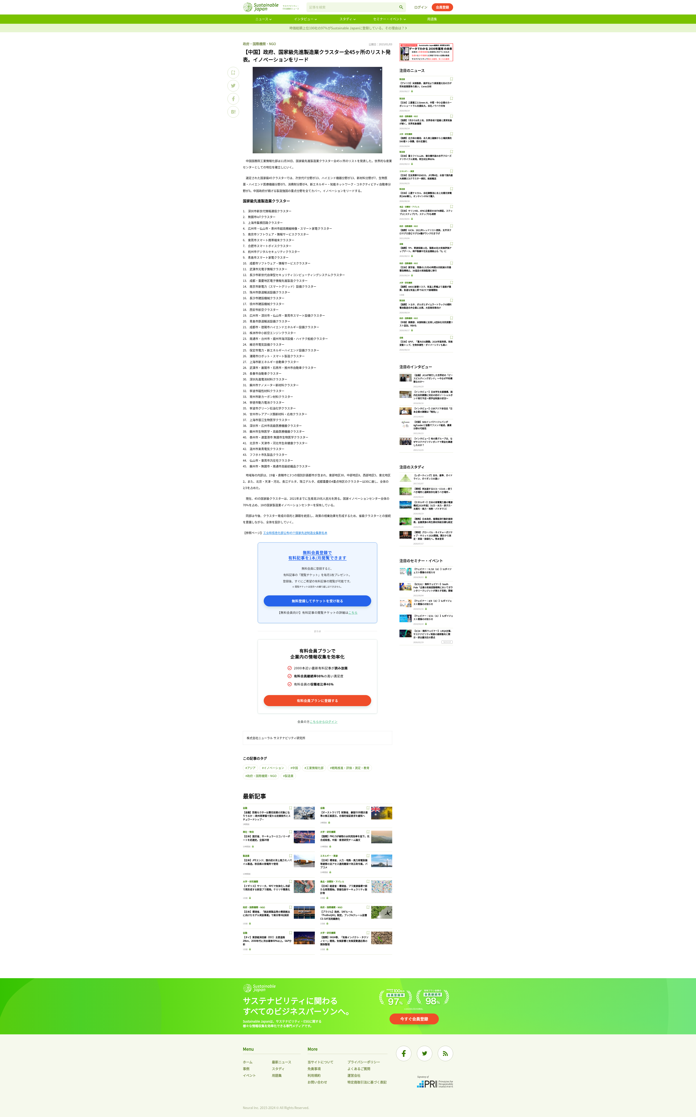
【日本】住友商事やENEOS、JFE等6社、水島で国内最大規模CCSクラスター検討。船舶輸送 (426, 177)
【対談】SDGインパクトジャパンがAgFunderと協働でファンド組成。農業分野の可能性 (432, 425)
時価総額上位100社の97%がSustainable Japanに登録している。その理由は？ (347, 28)
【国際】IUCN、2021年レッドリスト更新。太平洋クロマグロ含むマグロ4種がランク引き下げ (425, 232)
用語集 (432, 18)
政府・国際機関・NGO (259, 43)
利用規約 (314, 1075)
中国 (295, 768)
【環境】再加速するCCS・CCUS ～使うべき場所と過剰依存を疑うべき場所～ (432, 490)
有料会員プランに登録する (317, 700)
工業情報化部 (315, 768)
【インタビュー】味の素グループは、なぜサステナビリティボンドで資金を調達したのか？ (432, 442)
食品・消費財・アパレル (332, 881)
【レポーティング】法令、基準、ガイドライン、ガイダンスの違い (432, 477)
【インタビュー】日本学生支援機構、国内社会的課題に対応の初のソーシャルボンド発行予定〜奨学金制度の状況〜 (433, 395)
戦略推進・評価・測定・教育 (350, 768)
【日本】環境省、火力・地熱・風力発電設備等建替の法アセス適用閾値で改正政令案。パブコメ (343, 863)
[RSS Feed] (445, 1053)
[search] (401, 7)
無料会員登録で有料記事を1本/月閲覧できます (317, 555)
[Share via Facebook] (233, 99)
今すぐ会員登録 (414, 1018)
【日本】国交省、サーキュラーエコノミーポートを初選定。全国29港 (266, 838)
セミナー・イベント (388, 18)
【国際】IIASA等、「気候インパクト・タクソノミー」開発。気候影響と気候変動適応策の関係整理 (344, 940)
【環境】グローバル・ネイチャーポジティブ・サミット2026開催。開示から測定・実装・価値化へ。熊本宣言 (433, 535)
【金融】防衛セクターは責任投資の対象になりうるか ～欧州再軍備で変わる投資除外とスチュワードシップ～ (267, 816)
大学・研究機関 (327, 831)
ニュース (261, 18)
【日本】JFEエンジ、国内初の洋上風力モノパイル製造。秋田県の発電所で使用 (267, 861)
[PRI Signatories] (435, 1082)
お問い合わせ (317, 1082)
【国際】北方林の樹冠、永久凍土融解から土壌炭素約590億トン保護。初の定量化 (425, 139)
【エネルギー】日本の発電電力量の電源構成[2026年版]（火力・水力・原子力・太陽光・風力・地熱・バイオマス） (433, 505)
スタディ (345, 18)
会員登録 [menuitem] (442, 7)
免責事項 (314, 1068)
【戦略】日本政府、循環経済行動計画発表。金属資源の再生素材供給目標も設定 (433, 520)
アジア (251, 768)
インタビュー (304, 18)
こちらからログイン (323, 721)
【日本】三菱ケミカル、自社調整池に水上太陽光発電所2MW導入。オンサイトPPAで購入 (425, 194)
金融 (245, 807)
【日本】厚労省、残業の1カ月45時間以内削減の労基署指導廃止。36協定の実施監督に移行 (425, 269)
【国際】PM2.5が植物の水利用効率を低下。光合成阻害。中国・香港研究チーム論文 (344, 838)
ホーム (247, 1062)
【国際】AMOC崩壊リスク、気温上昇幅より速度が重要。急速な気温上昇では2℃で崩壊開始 (425, 288)
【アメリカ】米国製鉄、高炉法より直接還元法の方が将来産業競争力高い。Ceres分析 (425, 85)
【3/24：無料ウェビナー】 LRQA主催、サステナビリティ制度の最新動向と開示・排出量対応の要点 (433, 634)
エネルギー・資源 (329, 855)
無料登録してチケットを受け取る (317, 600)
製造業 (289, 776)
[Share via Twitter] (233, 86)
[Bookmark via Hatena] (233, 112)
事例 (246, 1068)
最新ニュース (281, 1062)
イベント (249, 1075)
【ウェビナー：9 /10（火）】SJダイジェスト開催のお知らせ (432, 570)
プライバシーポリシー (363, 1062)
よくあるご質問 (358, 1068)
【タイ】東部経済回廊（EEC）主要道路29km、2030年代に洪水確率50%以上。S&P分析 (267, 940)
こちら (353, 612)
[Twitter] (424, 1053)
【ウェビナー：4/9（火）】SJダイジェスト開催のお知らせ (432, 602)
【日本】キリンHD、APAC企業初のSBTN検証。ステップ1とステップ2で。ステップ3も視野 (426, 212)
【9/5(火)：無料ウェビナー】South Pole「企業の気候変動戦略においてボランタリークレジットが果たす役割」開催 (433, 587)
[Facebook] (403, 1053)
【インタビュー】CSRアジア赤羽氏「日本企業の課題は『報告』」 (432, 410)
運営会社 (354, 1075)
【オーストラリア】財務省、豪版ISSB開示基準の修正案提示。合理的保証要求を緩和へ (344, 814)
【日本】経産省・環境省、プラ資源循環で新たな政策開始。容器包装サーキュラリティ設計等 (343, 889)
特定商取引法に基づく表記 (367, 1082)
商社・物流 (248, 831)
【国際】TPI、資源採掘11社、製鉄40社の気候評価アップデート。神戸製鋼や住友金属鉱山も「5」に (425, 249)
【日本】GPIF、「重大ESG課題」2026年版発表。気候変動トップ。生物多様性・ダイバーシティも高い (426, 343)
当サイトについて (321, 1062)
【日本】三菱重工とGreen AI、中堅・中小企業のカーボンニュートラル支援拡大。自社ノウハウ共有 (425, 104)
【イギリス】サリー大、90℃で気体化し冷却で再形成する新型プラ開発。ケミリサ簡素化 (266, 887)
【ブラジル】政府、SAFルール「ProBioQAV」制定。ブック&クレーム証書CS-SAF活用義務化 (343, 915)
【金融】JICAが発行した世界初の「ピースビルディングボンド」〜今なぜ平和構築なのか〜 (433, 378)
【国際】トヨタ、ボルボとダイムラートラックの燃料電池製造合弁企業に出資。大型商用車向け (425, 306)
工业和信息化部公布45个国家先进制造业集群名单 (295, 532)
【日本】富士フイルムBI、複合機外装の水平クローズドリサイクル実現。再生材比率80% (425, 157)
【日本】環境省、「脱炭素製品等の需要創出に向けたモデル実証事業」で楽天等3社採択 (266, 913)
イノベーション (274, 768)
